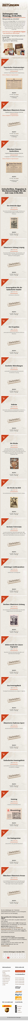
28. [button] (19, 957)
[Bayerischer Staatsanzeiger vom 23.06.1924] (14, 83)
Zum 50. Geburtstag (19, 979)
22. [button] (6, 957)
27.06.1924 (15, 329)
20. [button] (24, 955)
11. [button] (3, 955)
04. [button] (10, 954)
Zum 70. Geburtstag (19, 982)
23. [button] (8, 957)
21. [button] (3, 957)
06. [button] (15, 954)
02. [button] (6, 954)
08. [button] (19, 954)
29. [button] (22, 957)
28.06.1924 (15, 368)
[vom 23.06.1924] (14, 222)
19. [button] (22, 955)
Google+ (19, 1008)
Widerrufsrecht (6, 980)
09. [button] (22, 954)
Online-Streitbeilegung (5, 974)
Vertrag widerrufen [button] (20, 971)
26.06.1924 (15, 207)
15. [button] (13, 955)
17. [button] (17, 955)
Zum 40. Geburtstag (19, 978)
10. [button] (24, 954)
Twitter (19, 1010)
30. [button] (24, 957)
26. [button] (15, 957)
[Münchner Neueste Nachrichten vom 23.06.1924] (14, 167)
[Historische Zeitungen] (10, 5)
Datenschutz (6, 981)
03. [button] (8, 954)
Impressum (5, 983)
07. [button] (17, 954)
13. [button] (8, 955)
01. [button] (3, 954)
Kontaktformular (6, 976)
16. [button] (15, 955)
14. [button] (10, 955)
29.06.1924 (15, 569)
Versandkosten (6, 978)
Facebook (19, 1006)
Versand (17, 94)
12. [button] (6, 955)
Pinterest (19, 1012)
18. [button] (19, 955)
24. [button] (10, 957)
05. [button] (13, 954)
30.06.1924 (15, 840)
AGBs (4, 984)
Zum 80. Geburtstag (19, 984)
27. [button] (17, 957)
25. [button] (13, 957)
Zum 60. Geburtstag (19, 981)
